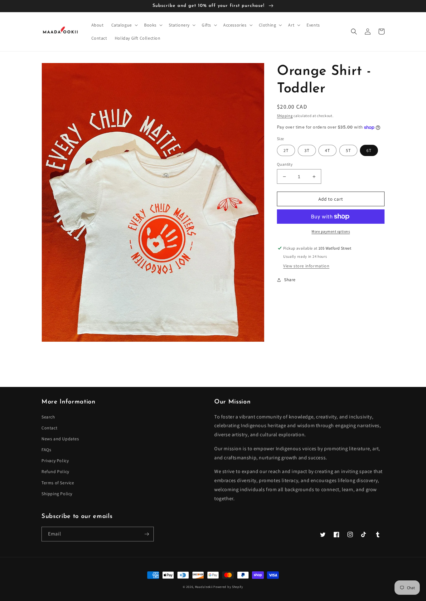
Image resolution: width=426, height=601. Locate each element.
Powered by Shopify (228, 587)
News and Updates (60, 439)
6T (368, 150)
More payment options (331, 231)
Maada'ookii (204, 587)
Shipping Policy (56, 493)
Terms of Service (57, 483)
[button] (124, 25)
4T (327, 150)
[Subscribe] (146, 534)
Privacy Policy (55, 460)
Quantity (285, 164)
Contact (49, 428)
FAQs (46, 449)
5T (348, 150)
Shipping (285, 115)
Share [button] (290, 279)
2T (285, 150)
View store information (306, 266)
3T (306, 150)
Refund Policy (55, 471)
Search (48, 417)
